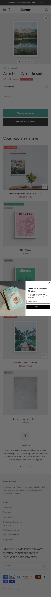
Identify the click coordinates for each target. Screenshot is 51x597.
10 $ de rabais (38, 307)
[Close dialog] (49, 283)
